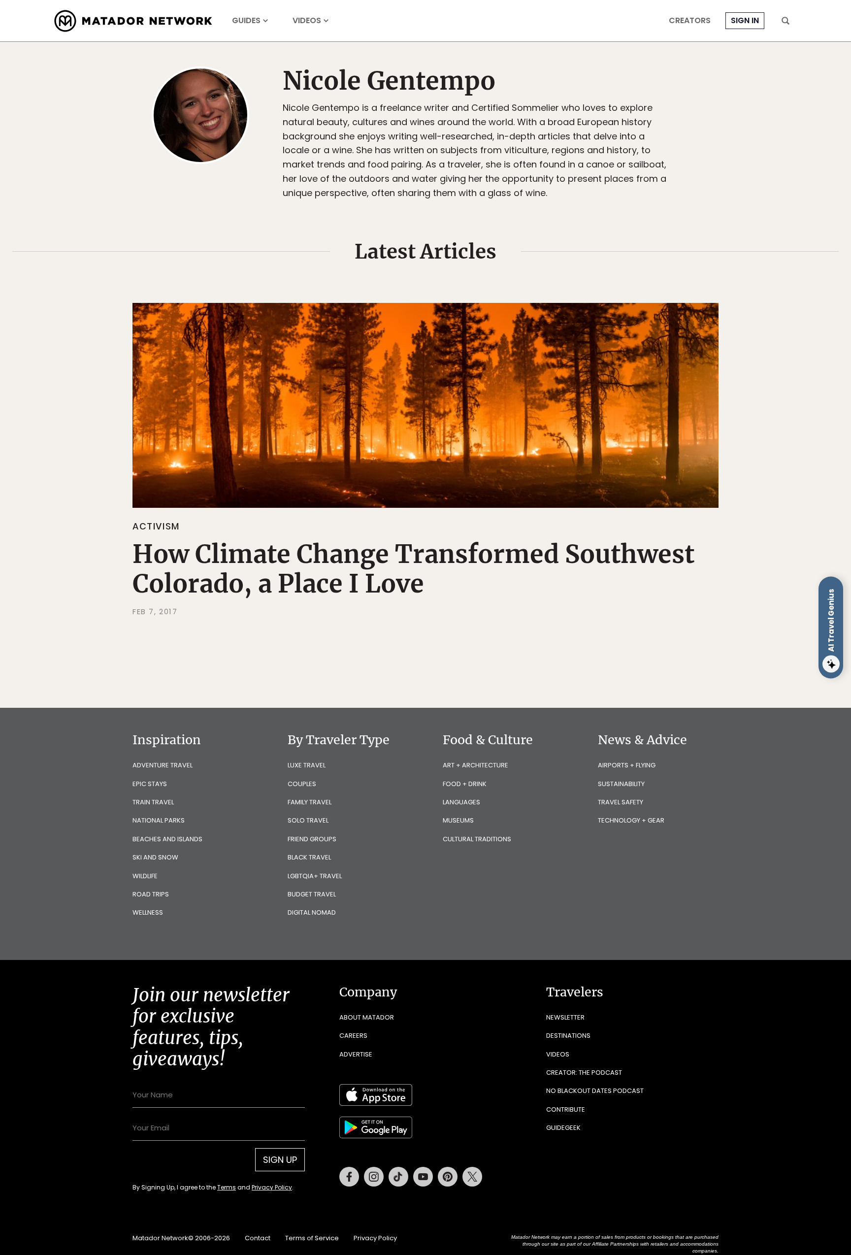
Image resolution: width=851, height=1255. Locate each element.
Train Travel (153, 802)
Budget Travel (312, 894)
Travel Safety (620, 802)
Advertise (355, 1054)
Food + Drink (465, 784)
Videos (307, 20)
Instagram (374, 1177)
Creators (690, 20)
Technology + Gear (631, 820)
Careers (353, 1035)
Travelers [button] (574, 992)
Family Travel (309, 802)
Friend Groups (312, 839)
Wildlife (145, 876)
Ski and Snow (155, 857)
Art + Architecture (475, 765)
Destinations (568, 1035)
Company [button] (368, 992)
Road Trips (150, 894)
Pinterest (448, 1177)
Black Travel (309, 857)
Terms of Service (312, 1238)
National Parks (158, 820)
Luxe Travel (307, 765)
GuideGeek (563, 1127)
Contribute (565, 1109)
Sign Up (280, 1160)
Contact (257, 1238)
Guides (246, 20)
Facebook (349, 1177)
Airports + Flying (626, 765)
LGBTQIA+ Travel (315, 876)
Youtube (423, 1177)
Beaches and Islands (167, 839)
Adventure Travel (162, 765)
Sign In (745, 20)
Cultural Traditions (477, 839)
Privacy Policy (272, 1187)
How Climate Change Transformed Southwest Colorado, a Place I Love (413, 569)
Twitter (472, 1177)
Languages (461, 802)
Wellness (147, 912)
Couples (302, 784)
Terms (226, 1187)
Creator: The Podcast (584, 1072)
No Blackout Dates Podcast (595, 1090)
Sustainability (621, 784)
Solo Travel (308, 820)
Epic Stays (149, 784)
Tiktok (398, 1177)
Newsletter (565, 1017)
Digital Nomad (312, 912)
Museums (458, 820)
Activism (156, 526)
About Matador (366, 1017)
